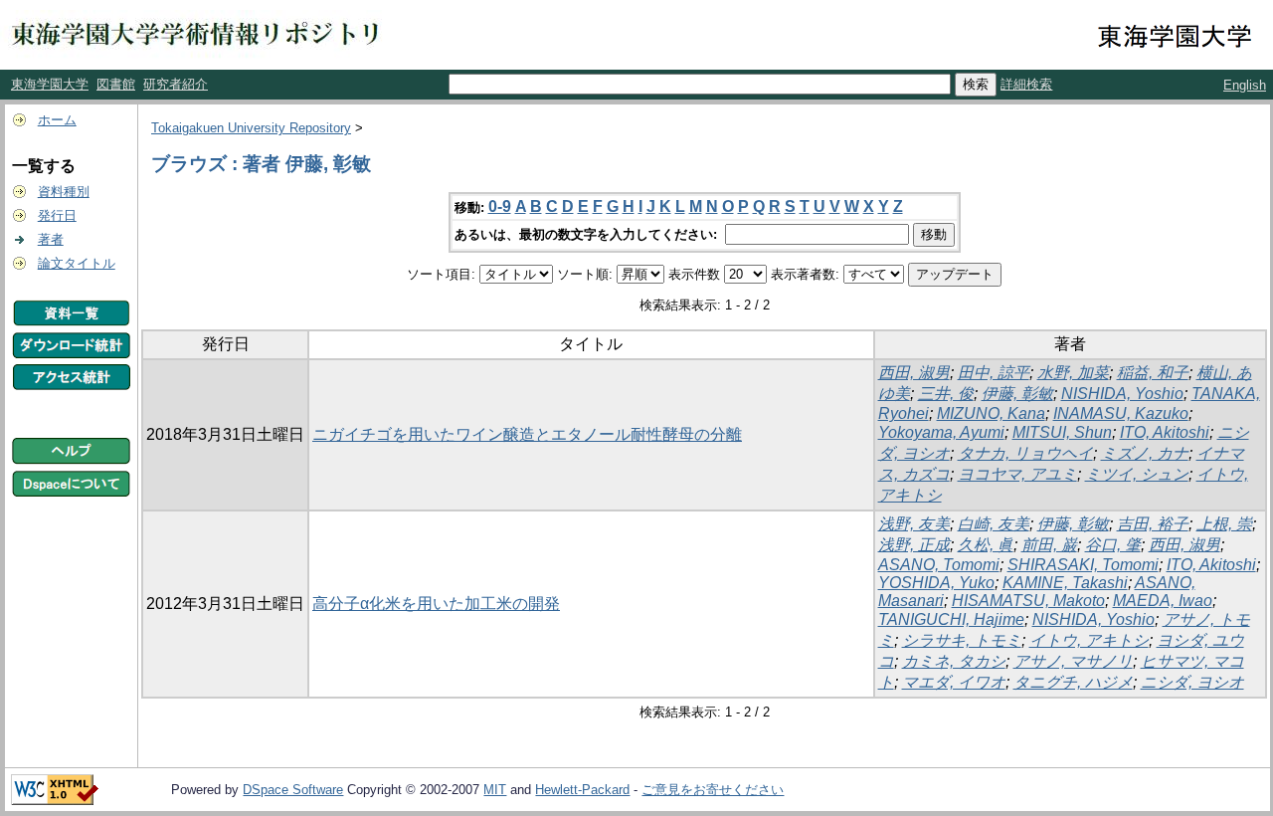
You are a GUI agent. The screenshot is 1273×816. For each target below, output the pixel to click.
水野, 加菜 (1073, 372)
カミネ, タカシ (953, 661)
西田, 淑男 (914, 372)
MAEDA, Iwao (1162, 600)
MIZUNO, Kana (991, 413)
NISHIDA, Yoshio (1122, 393)
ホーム (57, 119)
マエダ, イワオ (953, 682)
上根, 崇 (1224, 523)
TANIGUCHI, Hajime (951, 619)
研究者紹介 (175, 84)
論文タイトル (76, 263)
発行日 (57, 215)
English (1244, 85)
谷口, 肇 (1113, 544)
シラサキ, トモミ (961, 640)
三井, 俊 (946, 393)
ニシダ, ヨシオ (1192, 682)
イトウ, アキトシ (1089, 640)
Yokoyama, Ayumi (941, 432)
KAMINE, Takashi (1065, 582)
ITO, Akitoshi (1164, 432)
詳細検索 (1026, 84)
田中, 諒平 (993, 372)
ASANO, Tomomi (939, 564)
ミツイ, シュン (1136, 474)
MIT (494, 789)
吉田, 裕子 (1152, 523)
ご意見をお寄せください (712, 789)
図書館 (115, 84)
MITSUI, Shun (1062, 432)
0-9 (499, 206)
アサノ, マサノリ (1073, 661)
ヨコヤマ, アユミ (1017, 474)
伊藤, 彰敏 (1017, 393)
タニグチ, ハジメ (1073, 682)
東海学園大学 (50, 84)
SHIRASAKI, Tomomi (1083, 564)
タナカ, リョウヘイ (1025, 453)
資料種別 (64, 191)
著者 (51, 239)
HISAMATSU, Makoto (1028, 600)
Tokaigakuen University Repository (251, 127)
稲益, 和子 (1152, 372)
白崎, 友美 (993, 523)
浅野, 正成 (914, 544)
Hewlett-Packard (582, 789)
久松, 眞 (985, 544)
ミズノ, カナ (1144, 453)
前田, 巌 (1049, 544)
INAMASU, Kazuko (1120, 413)
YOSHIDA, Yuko (936, 582)
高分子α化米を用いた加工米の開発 (436, 603)
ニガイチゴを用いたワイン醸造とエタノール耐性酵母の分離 (527, 434)
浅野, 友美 (914, 523)
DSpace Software (293, 789)
